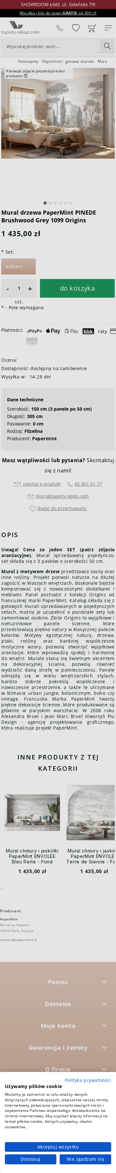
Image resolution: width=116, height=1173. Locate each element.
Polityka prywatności (88, 1080)
